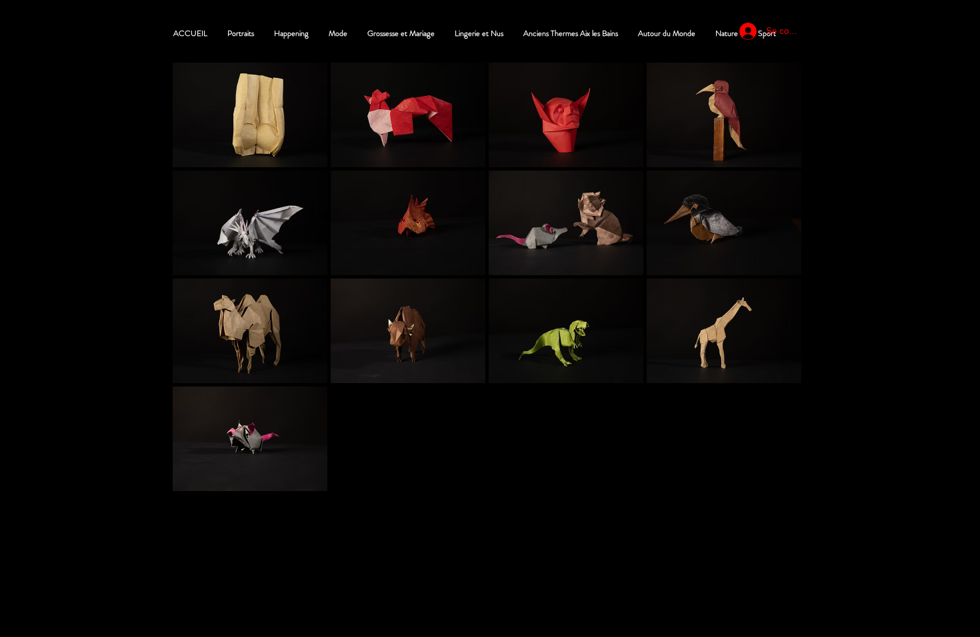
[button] (250, 115)
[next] (777, 284)
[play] (773, 479)
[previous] (197, 284)
